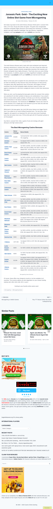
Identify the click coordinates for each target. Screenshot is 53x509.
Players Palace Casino (6, 231)
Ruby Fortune (8, 195)
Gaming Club (8, 237)
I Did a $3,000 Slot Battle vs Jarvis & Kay (13, 435)
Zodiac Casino (18, 459)
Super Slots (12, 457)
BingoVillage (41, 457)
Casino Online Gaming (22, 21)
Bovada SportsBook (22, 457)
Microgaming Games (17, 289)
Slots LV (30, 497)
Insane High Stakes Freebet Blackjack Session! (15, 438)
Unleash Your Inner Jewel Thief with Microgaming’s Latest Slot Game (12, 335)
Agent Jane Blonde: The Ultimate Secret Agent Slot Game (39, 335)
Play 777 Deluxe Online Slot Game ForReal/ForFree (41, 299)
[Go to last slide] (4, 331)
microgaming (7, 289)
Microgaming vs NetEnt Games (10, 298)
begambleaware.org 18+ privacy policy (12, 417)
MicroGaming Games (26, 11)
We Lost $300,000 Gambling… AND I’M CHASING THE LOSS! (19, 440)
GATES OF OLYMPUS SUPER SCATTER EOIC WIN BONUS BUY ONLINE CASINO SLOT (25, 450)
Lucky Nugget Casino (6, 247)
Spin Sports (7, 253)
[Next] (49, 331)
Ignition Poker (33, 457)
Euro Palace (7, 207)
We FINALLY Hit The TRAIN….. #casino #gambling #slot (17, 443)
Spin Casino (7, 165)
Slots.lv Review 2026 (25, 495)
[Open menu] (50, 3)
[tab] (23, 348)
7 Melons (7, 242)
